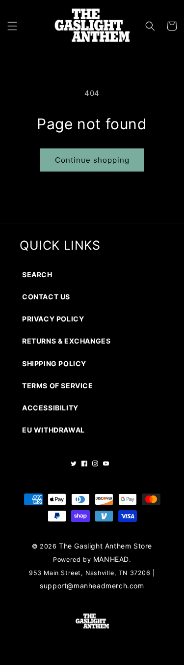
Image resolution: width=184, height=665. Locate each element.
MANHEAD (111, 559)
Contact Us (46, 296)
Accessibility (50, 408)
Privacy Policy (53, 319)
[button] (12, 26)
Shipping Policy (54, 363)
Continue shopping (92, 160)
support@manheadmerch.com (92, 585)
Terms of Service (57, 385)
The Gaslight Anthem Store (105, 546)
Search (37, 274)
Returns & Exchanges (66, 341)
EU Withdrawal (53, 430)
